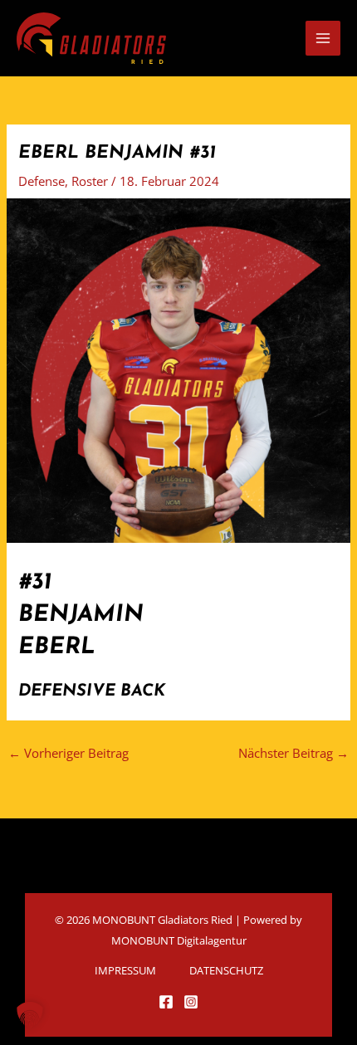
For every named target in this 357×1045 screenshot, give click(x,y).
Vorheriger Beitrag (68, 753)
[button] (30, 1015)
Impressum (125, 970)
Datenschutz (226, 970)
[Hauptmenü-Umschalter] (323, 38)
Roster (89, 181)
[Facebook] (166, 1001)
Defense (41, 181)
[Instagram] (190, 1001)
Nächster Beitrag (293, 753)
